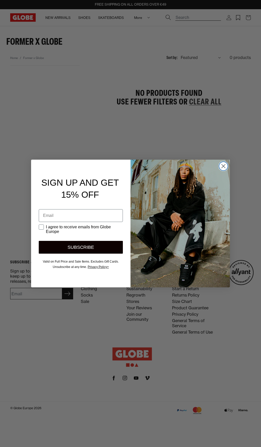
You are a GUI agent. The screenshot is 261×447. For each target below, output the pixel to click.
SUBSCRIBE (81, 247)
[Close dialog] (223, 166)
